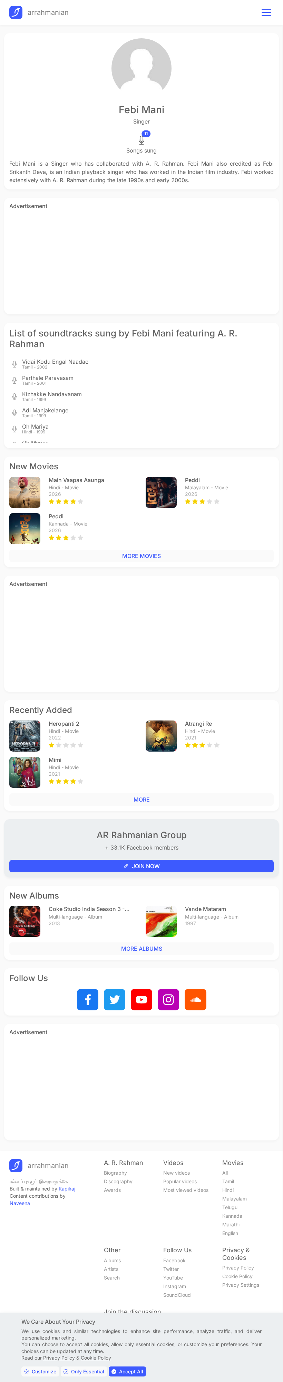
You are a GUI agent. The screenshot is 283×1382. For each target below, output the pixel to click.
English (230, 1233)
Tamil (228, 1181)
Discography (118, 1181)
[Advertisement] (141, 261)
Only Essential (87, 1371)
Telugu (229, 1207)
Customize (44, 1371)
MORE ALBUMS (141, 948)
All (225, 1173)
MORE (142, 799)
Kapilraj (67, 1189)
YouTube (173, 1278)
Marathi (231, 1224)
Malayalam (234, 1199)
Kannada (232, 1216)
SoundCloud (177, 1295)
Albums (112, 1260)
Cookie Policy (237, 1276)
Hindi (228, 1190)
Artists (111, 1269)
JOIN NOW (146, 866)
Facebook (174, 1260)
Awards (112, 1190)
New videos (176, 1173)
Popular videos (180, 1181)
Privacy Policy (238, 1268)
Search (112, 1278)
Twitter (171, 1269)
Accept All (131, 1371)
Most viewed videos (185, 1190)
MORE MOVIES (141, 555)
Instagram (174, 1286)
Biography (115, 1173)
